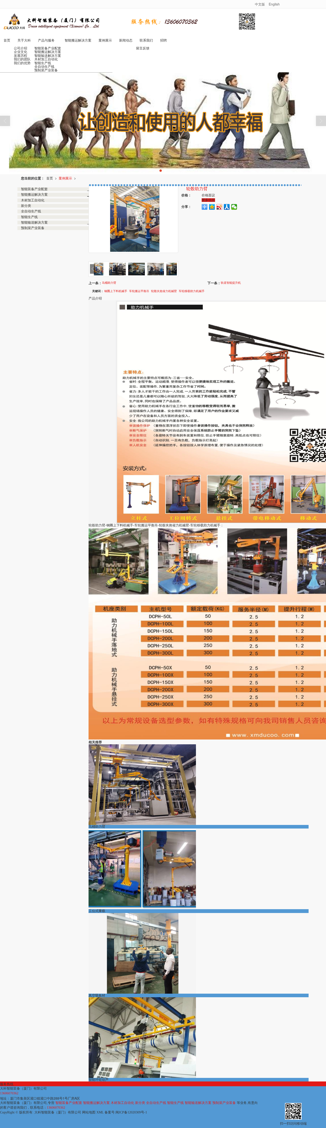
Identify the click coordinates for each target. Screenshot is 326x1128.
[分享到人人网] (227, 207)
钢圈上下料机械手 (115, 291)
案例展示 (105, 40)
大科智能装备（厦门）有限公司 (57, 1112)
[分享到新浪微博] (219, 207)
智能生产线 (175, 1103)
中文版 (260, 4)
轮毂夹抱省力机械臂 (164, 291)
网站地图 (88, 1112)
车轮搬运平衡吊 (139, 291)
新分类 (140, 1103)
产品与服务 (46, 40)
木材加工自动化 (122, 1103)
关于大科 (24, 40)
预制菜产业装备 (224, 1103)
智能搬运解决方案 (78, 40)
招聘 (163, 40)
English (274, 4)
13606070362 (56, 1107)
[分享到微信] (234, 207)
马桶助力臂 (109, 282)
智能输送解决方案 (198, 1103)
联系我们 (146, 40)
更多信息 (208, 200)
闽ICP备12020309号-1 (131, 1112)
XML (100, 1112)
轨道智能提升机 (231, 282)
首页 (7, 40)
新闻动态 (125, 40)
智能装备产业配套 (68, 1103)
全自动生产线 (156, 1103)
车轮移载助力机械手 (192, 291)
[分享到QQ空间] (212, 207)
